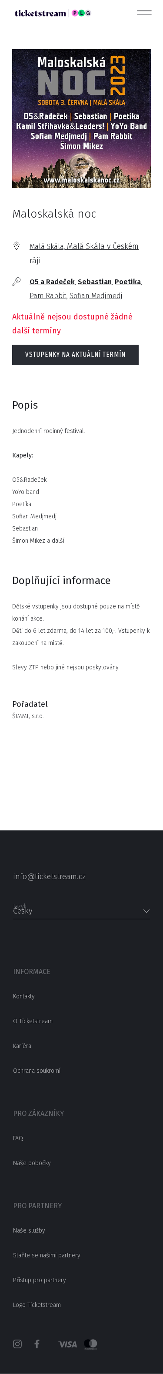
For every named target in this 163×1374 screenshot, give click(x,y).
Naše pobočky (32, 1163)
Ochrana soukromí (36, 1071)
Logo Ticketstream (37, 1305)
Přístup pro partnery (39, 1280)
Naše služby (29, 1230)
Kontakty (24, 996)
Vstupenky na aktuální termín (75, 354)
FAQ (18, 1138)
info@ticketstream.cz (49, 876)
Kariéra (22, 1046)
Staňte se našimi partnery (46, 1255)
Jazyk (20, 904)
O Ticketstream (33, 1021)
